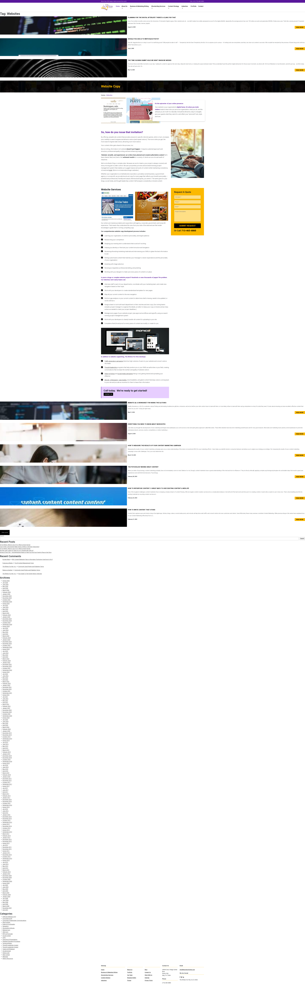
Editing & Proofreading (9, 924)
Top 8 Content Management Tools (24, 563)
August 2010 (6, 860)
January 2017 (6, 797)
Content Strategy (173, 6)
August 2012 (6, 843)
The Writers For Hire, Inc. (9, 566)
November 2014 (7, 826)
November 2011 (7, 849)
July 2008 (5, 898)
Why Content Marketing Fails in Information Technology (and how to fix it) (32, 559)
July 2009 (5, 885)
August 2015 (6, 824)
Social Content (7, 936)
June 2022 (5, 676)
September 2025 (7, 601)
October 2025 (6, 600)
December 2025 (7, 596)
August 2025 (6, 603)
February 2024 (7, 638)
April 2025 (5, 611)
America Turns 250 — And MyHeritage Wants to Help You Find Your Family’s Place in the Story (26, 552)
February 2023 (7, 660)
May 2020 (5, 723)
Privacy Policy (149, 980)
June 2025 (5, 607)
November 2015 (7, 818)
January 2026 (6, 594)
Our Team (129, 975)
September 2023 (7, 647)
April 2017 (5, 792)
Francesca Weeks (8, 563)
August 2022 (6, 672)
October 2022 (6, 668)
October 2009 (6, 879)
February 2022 (7, 683)
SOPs (4, 937)
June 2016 (5, 811)
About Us (124, 6)
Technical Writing (7, 943)
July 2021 (5, 697)
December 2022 (7, 664)
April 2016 (5, 813)
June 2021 (5, 698)
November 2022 (7, 666)
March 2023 (6, 659)
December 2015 (7, 816)
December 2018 (7, 756)
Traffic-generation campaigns (114, 361)
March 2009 (6, 893)
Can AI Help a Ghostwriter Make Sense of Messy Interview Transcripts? (19, 546)
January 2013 (6, 837)
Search (2, 536)
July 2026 (5, 582)
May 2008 (5, 902)
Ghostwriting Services (158, 6)
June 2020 (5, 721)
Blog (146, 969)
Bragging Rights (131, 978)
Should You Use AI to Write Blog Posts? (143, 39)
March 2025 (6, 613)
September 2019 (7, 738)
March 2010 (6, 870)
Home (118, 6)
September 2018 (7, 761)
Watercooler (6, 953)
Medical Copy (6, 930)
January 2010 (6, 874)
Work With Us (148, 975)
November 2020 (7, 712)
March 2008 (6, 906)
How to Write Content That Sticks (141, 510)
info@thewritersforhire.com (187, 969)
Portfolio (193, 6)
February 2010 (7, 872)
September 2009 (7, 881)
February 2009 (7, 894)
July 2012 (5, 845)
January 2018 (6, 776)
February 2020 (7, 729)
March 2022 (6, 681)
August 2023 (6, 649)
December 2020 (7, 710)
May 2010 (5, 866)
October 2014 (6, 828)
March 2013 (6, 834)
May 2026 (5, 586)
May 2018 (5, 769)
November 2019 (7, 735)
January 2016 (6, 815)
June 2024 (5, 630)
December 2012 (7, 839)
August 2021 (6, 695)
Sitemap (147, 978)
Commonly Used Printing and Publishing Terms (31, 566)
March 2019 (6, 750)
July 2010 (5, 862)
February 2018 (7, 775)
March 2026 (6, 590)
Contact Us (148, 972)
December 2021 (7, 687)
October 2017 (6, 782)
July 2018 (5, 765)
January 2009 (6, 896)
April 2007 (5, 910)
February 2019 (7, 752)
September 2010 (7, 858)
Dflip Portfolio (6, 922)
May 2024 (5, 632)
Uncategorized (7, 951)
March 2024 (6, 636)
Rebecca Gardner (7, 570)
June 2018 (5, 767)
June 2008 (5, 900)
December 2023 (7, 641)
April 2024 (5, 634)
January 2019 (6, 754)
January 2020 (6, 731)
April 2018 (5, 771)
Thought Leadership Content (10, 945)
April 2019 (5, 748)
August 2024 (6, 626)
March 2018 (6, 773)
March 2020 (6, 727)
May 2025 (5, 609)
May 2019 (5, 746)
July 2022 (5, 674)
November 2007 (7, 908)
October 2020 (6, 714)
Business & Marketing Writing (139, 6)
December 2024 (7, 619)
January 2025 (6, 617)
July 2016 (5, 809)
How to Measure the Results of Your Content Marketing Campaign (154, 445)
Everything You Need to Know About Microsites (146, 424)
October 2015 (6, 820)
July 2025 (5, 605)
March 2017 (6, 794)
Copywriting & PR (7, 918)
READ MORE (299, 27)
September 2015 (7, 822)
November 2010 (7, 854)
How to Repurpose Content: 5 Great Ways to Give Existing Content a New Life (158, 488)
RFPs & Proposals (8, 934)
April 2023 (5, 657)
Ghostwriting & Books (9, 928)
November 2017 (7, 780)
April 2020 (5, 725)
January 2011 (6, 853)
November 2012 (7, 841)
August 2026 (6, 580)
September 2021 (7, 693)
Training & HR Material (9, 949)
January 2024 (6, 639)
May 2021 (5, 700)
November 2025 (7, 598)
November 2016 (7, 801)
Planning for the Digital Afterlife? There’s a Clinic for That (152, 17)
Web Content (6, 955)
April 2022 (5, 679)
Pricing (129, 980)
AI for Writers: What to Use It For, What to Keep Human (15, 545)
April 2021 (5, 702)
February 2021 (7, 706)
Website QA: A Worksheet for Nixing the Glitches (147, 403)
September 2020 (7, 716)
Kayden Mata (6, 559)
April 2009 (5, 891)
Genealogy (6, 926)
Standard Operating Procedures (11, 941)
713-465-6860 (188, 230)
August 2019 (6, 740)
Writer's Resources (8, 958)
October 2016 (6, 803)
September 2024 (7, 624)
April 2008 (5, 904)
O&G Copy (5, 932)
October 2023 (6, 645)
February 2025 (7, 615)
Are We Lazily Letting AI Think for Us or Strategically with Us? (17, 550)
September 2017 (7, 784)
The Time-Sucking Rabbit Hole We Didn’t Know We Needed (149, 60)
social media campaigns (125, 374)
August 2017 (6, 786)
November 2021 (7, 689)
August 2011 (6, 851)
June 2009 (5, 887)
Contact (200, 6)
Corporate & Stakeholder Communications (14, 920)
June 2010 (5, 864)
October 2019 (6, 737)
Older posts (5, 532)
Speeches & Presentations (10, 939)
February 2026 (7, 592)
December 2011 (7, 847)
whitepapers (114, 380)
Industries (185, 6)
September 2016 (7, 805)
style (110, 170)
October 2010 (6, 856)
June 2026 (5, 584)
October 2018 (6, 759)
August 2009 (6, 883)
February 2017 (7, 795)
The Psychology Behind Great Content (143, 467)
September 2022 (7, 670)
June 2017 (5, 790)
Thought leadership (111, 367)
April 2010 (5, 868)
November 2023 (7, 643)
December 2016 (7, 799)
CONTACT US (108, 394)
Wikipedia (5, 956)
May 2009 (5, 889)
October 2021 (6, 691)
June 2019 (5, 744)
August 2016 (6, 807)
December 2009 (7, 875)
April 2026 (5, 588)
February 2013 (7, 835)
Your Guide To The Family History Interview (30, 573)
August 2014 (6, 830)
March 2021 (6, 704)
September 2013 (7, 832)
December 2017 (7, 778)
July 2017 (5, 788)
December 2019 (7, 733)
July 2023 (5, 651)
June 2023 (5, 653)
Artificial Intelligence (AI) (9, 916)
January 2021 (6, 708)
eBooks (107, 380)
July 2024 (5, 628)
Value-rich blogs (110, 374)
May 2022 (5, 678)
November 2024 (7, 620)
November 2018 (7, 757)
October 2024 (6, 622)
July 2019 (5, 742)
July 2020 (5, 719)
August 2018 (6, 763)
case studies (123, 380)
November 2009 (7, 877)
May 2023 (5, 655)
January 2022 (6, 685)
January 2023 (6, 662)
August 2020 (6, 717)
